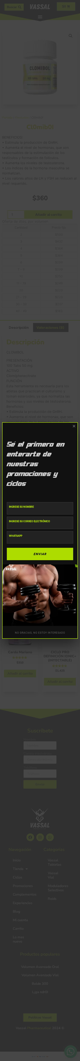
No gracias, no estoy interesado (40, 632)
